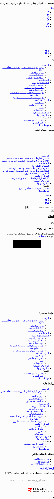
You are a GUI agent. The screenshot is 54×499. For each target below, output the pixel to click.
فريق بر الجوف (37, 72)
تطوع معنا (34, 95)
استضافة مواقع (38, 491)
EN (52, 8)
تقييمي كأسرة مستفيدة (34, 120)
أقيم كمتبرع (38, 123)
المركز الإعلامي (42, 100)
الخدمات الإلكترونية (40, 82)
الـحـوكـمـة (44, 80)
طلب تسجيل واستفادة (34, 87)
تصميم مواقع (48, 491)
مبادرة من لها (43, 115)
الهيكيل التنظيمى (36, 75)
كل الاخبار (39, 103)
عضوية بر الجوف (36, 85)
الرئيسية (45, 65)
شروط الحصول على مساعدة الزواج (28, 97)
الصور (41, 108)
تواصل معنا (44, 125)
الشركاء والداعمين (36, 105)
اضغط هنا (42, 236)
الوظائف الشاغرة (36, 90)
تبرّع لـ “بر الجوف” (41, 113)
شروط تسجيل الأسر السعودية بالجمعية (27, 92)
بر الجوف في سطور (35, 77)
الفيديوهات (39, 110)
